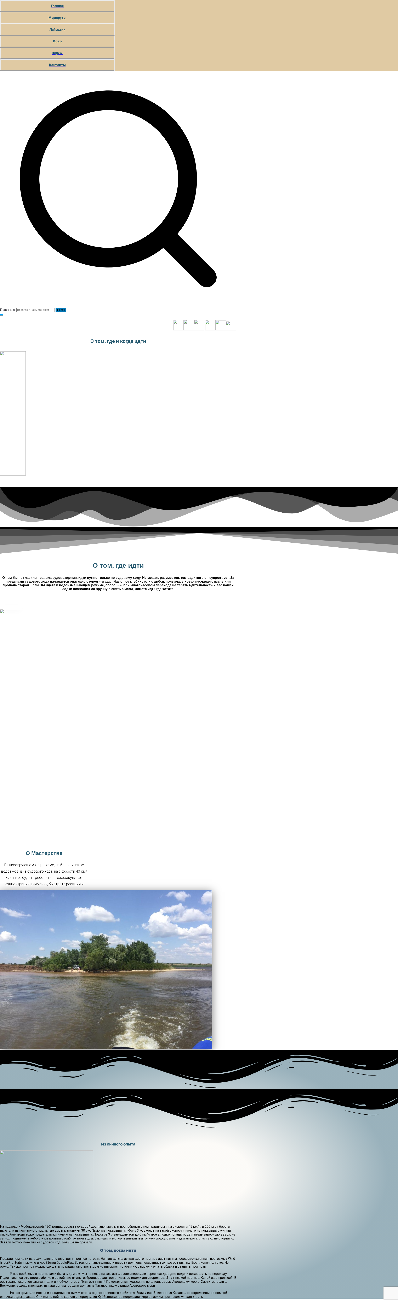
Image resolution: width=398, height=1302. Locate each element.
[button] (1, 315)
